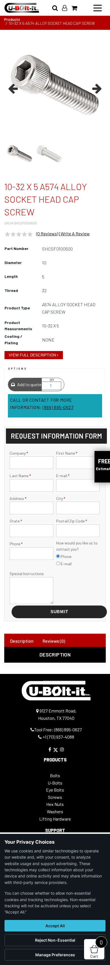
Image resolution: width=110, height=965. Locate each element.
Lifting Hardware (55, 818)
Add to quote (28, 384)
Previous (13, 87)
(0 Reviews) (47, 233)
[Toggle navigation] (97, 7)
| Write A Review (74, 233)
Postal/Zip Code (71, 521)
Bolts (55, 775)
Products (12, 19)
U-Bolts (55, 782)
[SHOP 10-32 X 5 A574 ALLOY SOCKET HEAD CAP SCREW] (55, 85)
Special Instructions (27, 573)
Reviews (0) (54, 641)
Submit (59, 611)
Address (18, 498)
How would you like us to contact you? (77, 545)
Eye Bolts (55, 789)
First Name (66, 453)
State (16, 521)
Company (19, 453)
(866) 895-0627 (58, 407)
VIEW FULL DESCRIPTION (32, 355)
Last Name (20, 475)
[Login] (66, 7)
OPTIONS (17, 368)
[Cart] (76, 7)
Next (96, 87)
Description (22, 641)
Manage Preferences (55, 954)
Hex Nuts (55, 804)
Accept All (55, 925)
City (60, 498)
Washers (55, 811)
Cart (96, 949)
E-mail (62, 475)
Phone (16, 543)
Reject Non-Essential (55, 940)
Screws (55, 797)
